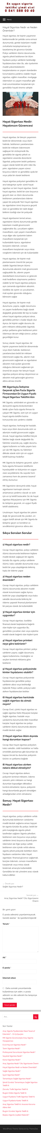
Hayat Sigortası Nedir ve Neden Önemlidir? (20, 1067)
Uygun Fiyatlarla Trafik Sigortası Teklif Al (19, 1097)
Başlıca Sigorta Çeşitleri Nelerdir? (16, 1115)
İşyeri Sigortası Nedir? (11, 1075)
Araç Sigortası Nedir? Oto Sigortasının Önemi (20, 1064)
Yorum (6, 924)
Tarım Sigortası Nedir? (11, 1048)
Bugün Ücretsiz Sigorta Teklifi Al (15, 1111)
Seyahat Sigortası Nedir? (12, 1056)
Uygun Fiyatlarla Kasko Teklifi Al (15, 1101)
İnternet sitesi (9, 978)
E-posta (7, 968)
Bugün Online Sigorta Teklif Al (14, 1093)
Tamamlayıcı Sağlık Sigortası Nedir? (17, 1079)
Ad (4, 957)
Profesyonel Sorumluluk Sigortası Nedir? (19, 1052)
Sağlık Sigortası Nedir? (12, 1071)
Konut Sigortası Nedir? (12, 1060)
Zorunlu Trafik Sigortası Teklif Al (15, 1089)
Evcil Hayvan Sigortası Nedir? (14, 1045)
